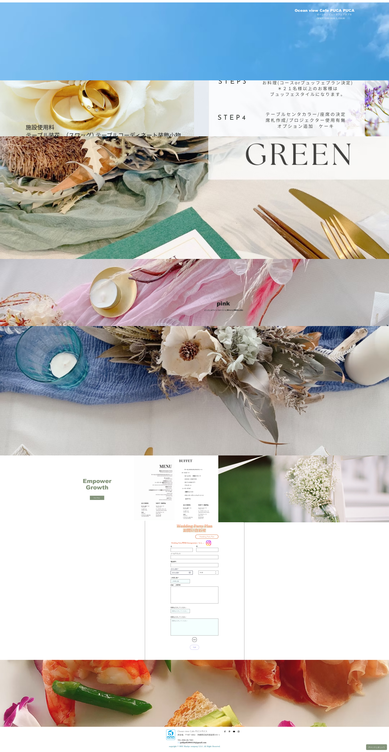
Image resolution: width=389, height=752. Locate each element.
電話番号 (173, 561)
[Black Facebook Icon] (225, 731)
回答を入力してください (178, 607)
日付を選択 (175, 569)
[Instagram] (208, 543)
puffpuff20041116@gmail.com (193, 742)
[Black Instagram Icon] (238, 731)
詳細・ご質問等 (176, 585)
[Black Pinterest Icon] (229, 731)
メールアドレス (176, 553)
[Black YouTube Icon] (234, 731)
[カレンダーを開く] (190, 572)
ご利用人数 (174, 577)
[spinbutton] (207, 572)
